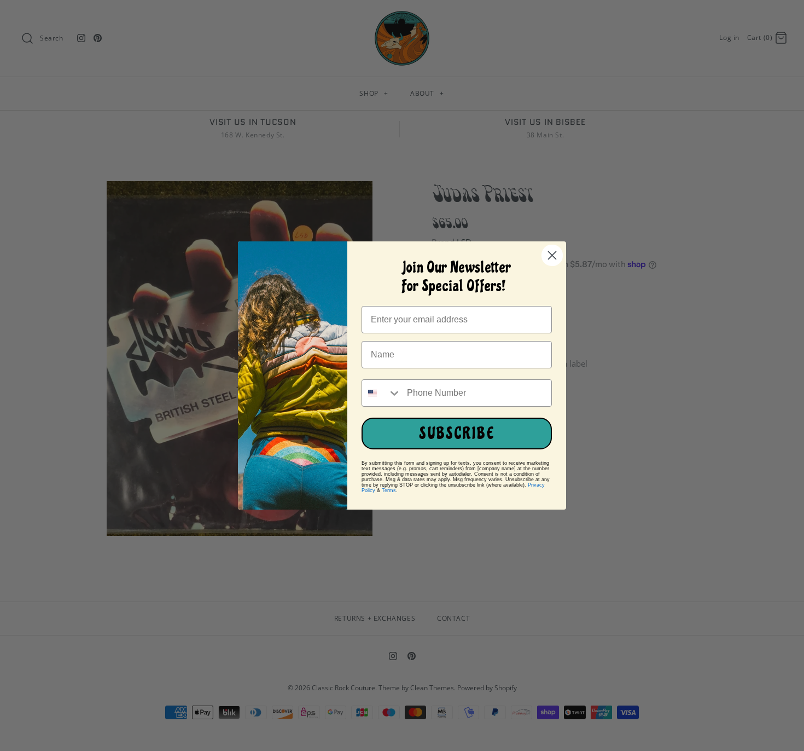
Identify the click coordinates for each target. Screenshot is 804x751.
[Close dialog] (552, 255)
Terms (389, 490)
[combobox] (381, 393)
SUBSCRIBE (457, 433)
